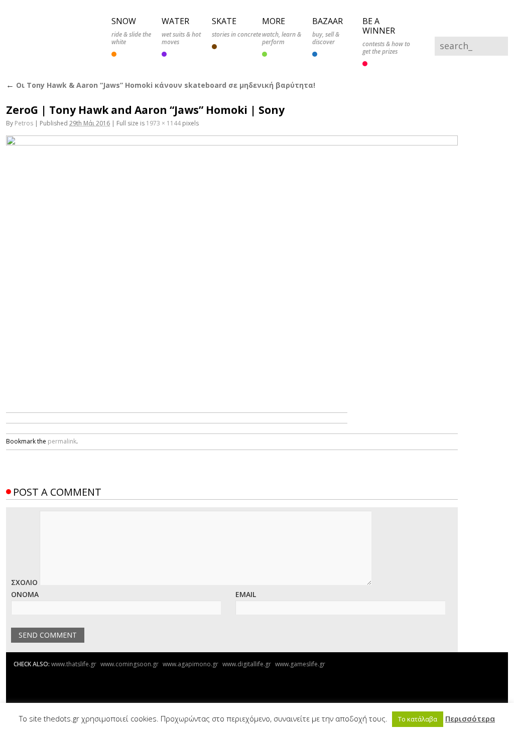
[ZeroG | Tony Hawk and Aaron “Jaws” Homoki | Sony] (232, 263)
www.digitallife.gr (246, 660)
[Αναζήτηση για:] (464, 47)
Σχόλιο (24, 578)
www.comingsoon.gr (129, 660)
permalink (62, 437)
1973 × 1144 (163, 119)
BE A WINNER (378, 25)
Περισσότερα (470, 718)
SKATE (224, 21)
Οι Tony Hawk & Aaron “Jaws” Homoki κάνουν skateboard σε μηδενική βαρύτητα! (160, 82)
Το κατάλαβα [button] (417, 718)
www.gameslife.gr (300, 660)
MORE (273, 21)
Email (245, 591)
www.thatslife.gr (73, 660)
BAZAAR (327, 21)
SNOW (123, 21)
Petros (24, 119)
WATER (175, 21)
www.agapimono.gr (190, 660)
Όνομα (25, 591)
